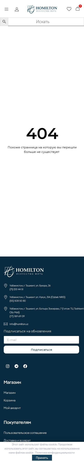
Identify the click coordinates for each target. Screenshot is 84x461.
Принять (42, 458)
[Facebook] (25, 366)
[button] (6, 9)
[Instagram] (8, 366)
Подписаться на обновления (27, 331)
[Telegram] (16, 366)
